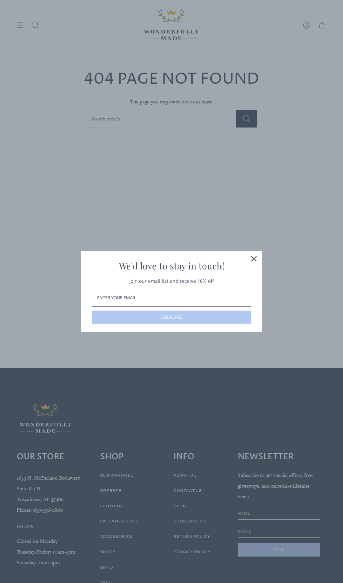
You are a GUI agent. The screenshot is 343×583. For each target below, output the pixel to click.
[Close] (254, 259)
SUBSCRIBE (171, 317)
